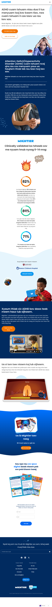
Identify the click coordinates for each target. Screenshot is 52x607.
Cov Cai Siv (21, 593)
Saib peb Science (27, 274)
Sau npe (26, 523)
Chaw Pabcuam (32, 569)
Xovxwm (19, 572)
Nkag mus (26, 579)
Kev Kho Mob (19, 569)
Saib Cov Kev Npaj (10, 36)
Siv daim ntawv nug (9, 31)
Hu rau (33, 566)
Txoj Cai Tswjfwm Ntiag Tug (14, 593)
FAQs (32, 572)
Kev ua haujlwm (19, 575)
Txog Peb (19, 566)
